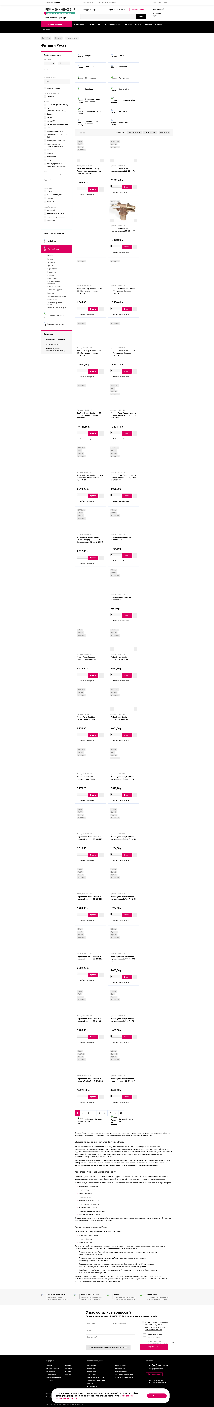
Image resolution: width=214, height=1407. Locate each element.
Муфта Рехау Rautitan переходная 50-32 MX (86, 778)
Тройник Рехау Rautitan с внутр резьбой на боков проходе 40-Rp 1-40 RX (90, 477)
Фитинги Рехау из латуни (56, 307)
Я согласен (157, 1396)
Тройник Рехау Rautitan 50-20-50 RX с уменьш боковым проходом (89, 291)
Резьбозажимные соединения (54, 282)
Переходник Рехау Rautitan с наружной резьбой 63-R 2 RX (122, 778)
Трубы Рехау (92, 1365)
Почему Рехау (95, 24)
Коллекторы (52, 272)
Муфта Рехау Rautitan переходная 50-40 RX (119, 718)
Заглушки (51, 293)
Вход (154, 2)
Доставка (128, 24)
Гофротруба (91, 1374)
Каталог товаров (55, 24)
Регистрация (162, 2)
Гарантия (148, 24)
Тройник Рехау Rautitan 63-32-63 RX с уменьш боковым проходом (89, 353)
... (115, 1113)
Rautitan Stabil (120, 1365)
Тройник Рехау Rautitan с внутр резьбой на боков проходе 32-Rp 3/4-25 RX (123, 477)
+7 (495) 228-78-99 (116, 9)
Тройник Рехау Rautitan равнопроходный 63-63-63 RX (122, 170)
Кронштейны (52, 278)
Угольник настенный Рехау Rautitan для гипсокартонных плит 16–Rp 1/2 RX (89, 171)
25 (121, 1113)
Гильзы (50, 259)
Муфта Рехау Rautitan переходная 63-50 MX (86, 718)
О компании (79, 24)
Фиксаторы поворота (95, 1377)
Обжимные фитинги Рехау (54, 303)
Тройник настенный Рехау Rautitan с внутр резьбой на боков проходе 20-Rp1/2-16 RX (90, 539)
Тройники (51, 265)
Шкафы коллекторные (124, 1377)
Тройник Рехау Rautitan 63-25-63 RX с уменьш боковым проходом (122, 291)
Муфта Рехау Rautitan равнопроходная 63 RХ (86, 658)
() (158, 9)
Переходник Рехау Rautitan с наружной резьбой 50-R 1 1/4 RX (122, 959)
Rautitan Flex (91, 1368)
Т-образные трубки (54, 290)
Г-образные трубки (54, 286)
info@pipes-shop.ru (53, 344)
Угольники (51, 262)
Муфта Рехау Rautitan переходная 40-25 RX (119, 658)
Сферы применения (112, 24)
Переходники (52, 269)
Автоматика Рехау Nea (124, 1374)
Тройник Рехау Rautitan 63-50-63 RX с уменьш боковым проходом (89, 415)
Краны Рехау (52, 299)
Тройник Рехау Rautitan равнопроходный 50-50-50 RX (122, 230)
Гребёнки (50, 275)
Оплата (138, 24)
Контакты (47, 30)
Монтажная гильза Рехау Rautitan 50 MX (120, 598)
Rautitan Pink (91, 1371)
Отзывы (158, 24)
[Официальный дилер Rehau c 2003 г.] (59, 11)
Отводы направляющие (96, 1380)
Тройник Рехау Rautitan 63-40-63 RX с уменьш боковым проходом (122, 353)
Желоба (90, 1383)
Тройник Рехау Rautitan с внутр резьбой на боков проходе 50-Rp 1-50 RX (123, 415)
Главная (49, 1365)
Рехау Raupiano (121, 1368)
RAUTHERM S (92, 1386)
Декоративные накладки (56, 296)
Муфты (50, 256)
